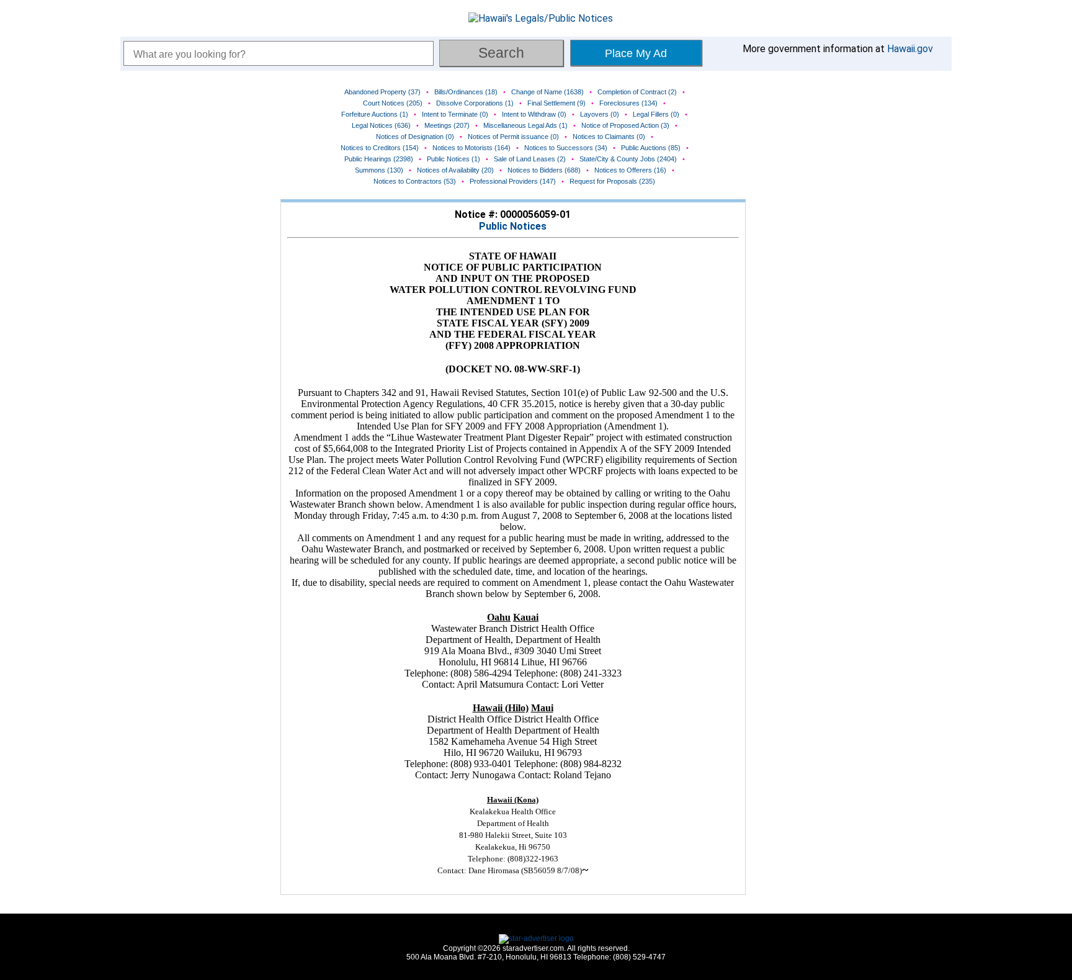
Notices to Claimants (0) (609, 136)
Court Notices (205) (392, 103)
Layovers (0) (599, 114)
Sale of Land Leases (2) (530, 159)
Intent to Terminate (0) (455, 114)
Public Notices (513, 226)
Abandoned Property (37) (382, 92)
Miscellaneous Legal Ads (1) (525, 125)
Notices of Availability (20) (455, 170)
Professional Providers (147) (513, 181)
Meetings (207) (447, 125)
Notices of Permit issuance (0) (513, 136)
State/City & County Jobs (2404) (628, 159)
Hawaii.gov (910, 49)
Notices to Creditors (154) (380, 147)
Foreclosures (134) (628, 103)
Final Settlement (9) (556, 103)
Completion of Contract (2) (637, 92)
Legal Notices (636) (381, 125)
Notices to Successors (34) (565, 147)
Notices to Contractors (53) (414, 181)
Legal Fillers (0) (656, 114)
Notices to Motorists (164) (471, 147)
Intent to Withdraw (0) (534, 114)
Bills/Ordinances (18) (466, 92)
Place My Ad (636, 53)
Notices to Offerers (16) (630, 170)
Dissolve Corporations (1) (475, 103)
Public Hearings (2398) (378, 159)
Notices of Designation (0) (415, 136)
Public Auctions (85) (651, 147)
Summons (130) (379, 170)
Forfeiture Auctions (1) (374, 114)
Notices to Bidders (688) (544, 170)
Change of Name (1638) (547, 92)
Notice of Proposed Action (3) (625, 125)
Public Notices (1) (453, 159)
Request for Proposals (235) (612, 181)
